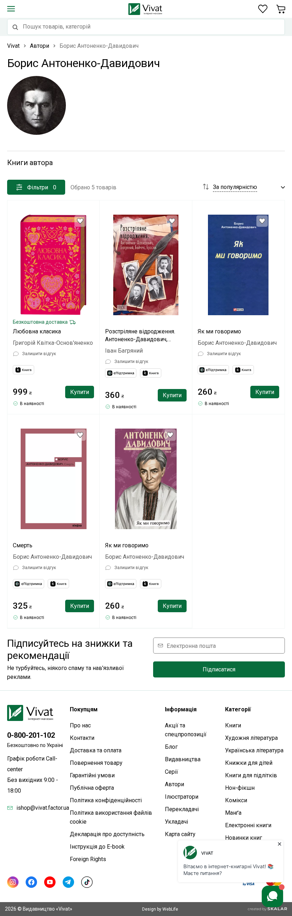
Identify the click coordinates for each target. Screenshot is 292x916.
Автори (174, 784)
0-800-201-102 (31, 735)
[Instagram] (13, 882)
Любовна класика (37, 331)
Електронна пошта (191, 645)
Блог (171, 746)
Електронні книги (248, 825)
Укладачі (176, 821)
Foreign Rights (88, 859)
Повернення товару (96, 762)
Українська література (254, 750)
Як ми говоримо (219, 331)
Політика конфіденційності (106, 800)
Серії (171, 771)
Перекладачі (182, 809)
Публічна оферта (92, 787)
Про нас (80, 725)
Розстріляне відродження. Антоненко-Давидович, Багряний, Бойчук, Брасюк (140, 335)
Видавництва (182, 759)
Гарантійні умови (92, 775)
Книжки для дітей (248, 762)
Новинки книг (243, 837)
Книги (233, 725)
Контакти (82, 738)
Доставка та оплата (95, 750)
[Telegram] (68, 882)
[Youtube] (50, 882)
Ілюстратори (181, 796)
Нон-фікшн (240, 787)
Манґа (233, 812)
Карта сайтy (180, 834)
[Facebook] (31, 882)
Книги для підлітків (251, 775)
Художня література (251, 738)
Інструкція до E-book (97, 846)
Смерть (22, 545)
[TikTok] (87, 882)
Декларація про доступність (107, 834)
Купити (79, 392)
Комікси (236, 800)
